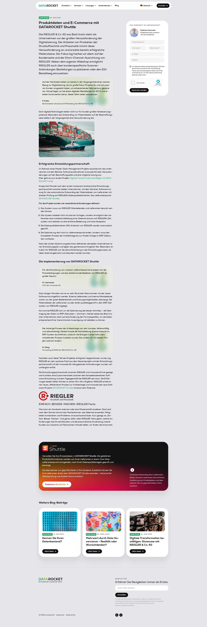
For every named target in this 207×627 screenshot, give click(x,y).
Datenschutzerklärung (148, 66)
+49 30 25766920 (147, 35)
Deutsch (146, 5)
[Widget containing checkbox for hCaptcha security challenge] (146, 83)
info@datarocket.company (149, 32)
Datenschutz (70, 615)
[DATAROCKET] (48, 6)
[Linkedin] (116, 615)
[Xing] (120, 615)
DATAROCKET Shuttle (49, 199)
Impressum (60, 615)
